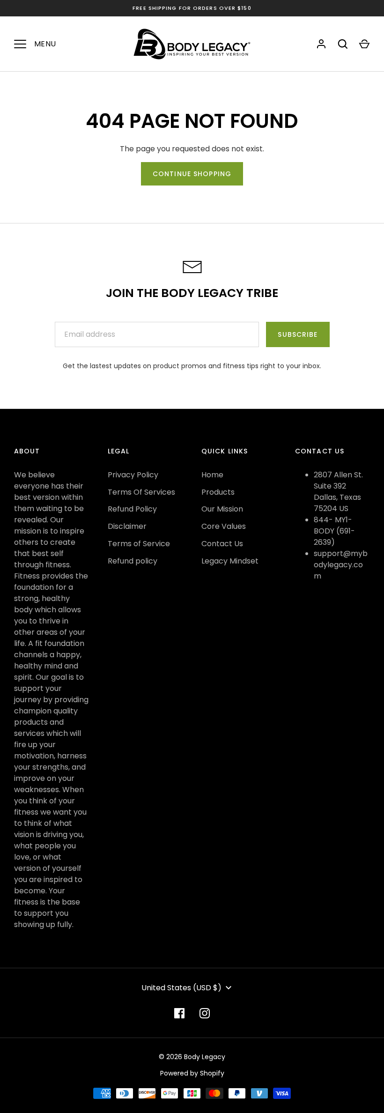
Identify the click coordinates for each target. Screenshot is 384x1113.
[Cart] (364, 44)
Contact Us (222, 543)
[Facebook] (179, 1013)
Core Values (223, 526)
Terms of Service (139, 543)
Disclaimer (127, 526)
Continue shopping (192, 173)
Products (218, 492)
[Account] (321, 44)
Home (212, 474)
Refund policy (132, 561)
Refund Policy (132, 509)
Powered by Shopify (192, 1073)
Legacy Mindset (229, 561)
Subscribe (298, 334)
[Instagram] (204, 1013)
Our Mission (222, 509)
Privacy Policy (133, 474)
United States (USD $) (181, 987)
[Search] (342, 44)
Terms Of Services (141, 492)
